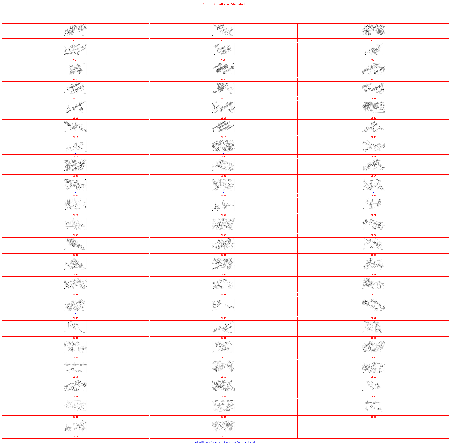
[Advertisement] (225, 15)
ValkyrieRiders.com (202, 442)
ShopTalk (227, 442)
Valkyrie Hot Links (249, 442)
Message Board (216, 442)
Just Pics (236, 442)
